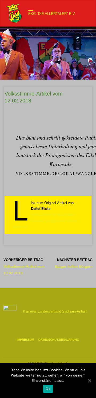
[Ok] (89, 380)
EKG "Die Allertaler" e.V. (52, 14)
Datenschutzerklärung (58, 339)
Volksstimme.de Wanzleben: (53, 215)
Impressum (25, 339)
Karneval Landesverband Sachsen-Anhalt (55, 311)
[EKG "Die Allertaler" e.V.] (14, 13)
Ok (48, 389)
